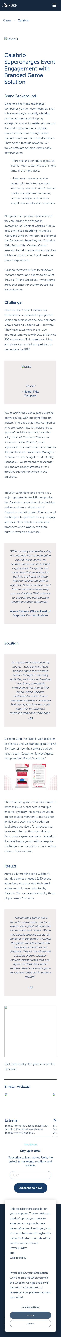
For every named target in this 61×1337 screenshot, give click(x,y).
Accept (30, 1315)
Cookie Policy (18, 1257)
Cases (7, 20)
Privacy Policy (18, 1248)
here (14, 1064)
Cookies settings (30, 1307)
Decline (30, 1323)
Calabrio (23, 20)
